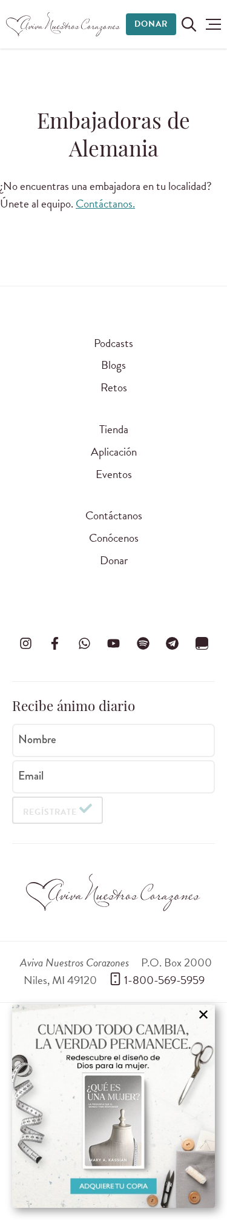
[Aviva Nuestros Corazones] (63, 24)
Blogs (113, 365)
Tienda (113, 429)
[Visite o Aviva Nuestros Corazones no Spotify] (143, 643)
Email (31, 776)
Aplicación (114, 451)
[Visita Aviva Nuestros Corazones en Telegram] (172, 643)
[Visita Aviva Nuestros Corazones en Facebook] (55, 643)
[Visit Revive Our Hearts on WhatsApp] (84, 643)
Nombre (37, 739)
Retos (113, 387)
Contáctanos (113, 515)
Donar (151, 24)
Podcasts (113, 343)
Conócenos (114, 538)
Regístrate (50, 812)
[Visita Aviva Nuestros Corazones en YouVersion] (201, 643)
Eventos (114, 474)
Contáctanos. (105, 203)
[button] (213, 24)
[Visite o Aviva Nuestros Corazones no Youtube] (113, 643)
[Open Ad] (113, 1106)
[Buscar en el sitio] (189, 24)
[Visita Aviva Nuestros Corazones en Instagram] (25, 643)
